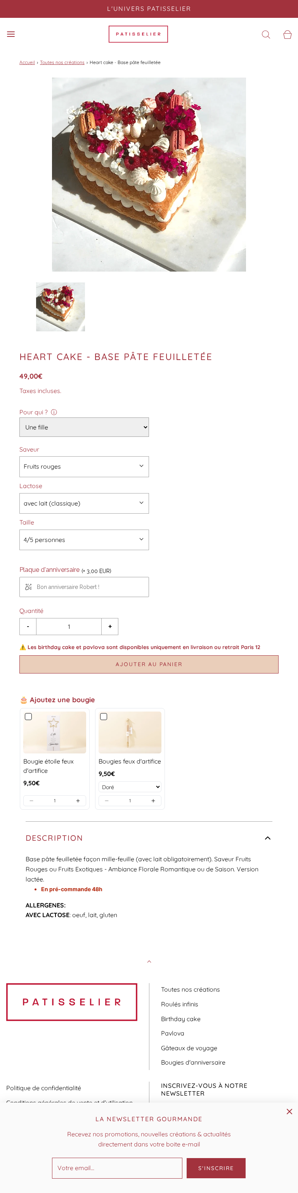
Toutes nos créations (62, 62)
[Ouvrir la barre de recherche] (266, 34)
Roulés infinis (179, 1004)
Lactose (30, 486)
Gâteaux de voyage (189, 1048)
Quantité (31, 611)
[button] (60, 306)
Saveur (29, 449)
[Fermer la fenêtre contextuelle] (289, 1111)
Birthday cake (181, 1019)
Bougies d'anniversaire (193, 1062)
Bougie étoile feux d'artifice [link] (48, 765)
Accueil (27, 62)
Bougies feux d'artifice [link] (130, 761)
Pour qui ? (33, 412)
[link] (54, 732)
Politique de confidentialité (43, 1088)
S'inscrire (216, 1168)
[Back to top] (149, 962)
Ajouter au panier (149, 664)
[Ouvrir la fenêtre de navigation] (10, 34)
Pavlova (172, 1033)
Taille (26, 522)
